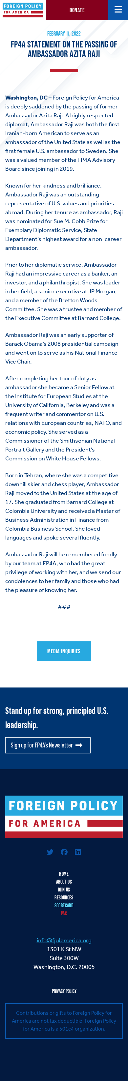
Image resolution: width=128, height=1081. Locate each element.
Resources (64, 897)
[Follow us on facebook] (64, 853)
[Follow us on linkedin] (78, 853)
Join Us (64, 890)
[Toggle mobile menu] (118, 10)
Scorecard (64, 905)
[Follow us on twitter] (50, 853)
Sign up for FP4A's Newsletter (42, 745)
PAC (64, 913)
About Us (64, 882)
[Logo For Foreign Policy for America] (64, 817)
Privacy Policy (64, 991)
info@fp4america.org (64, 940)
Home (64, 874)
